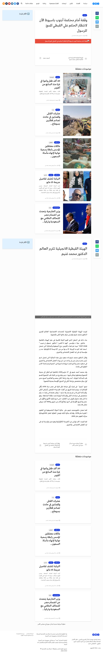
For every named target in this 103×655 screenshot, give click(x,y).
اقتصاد (78, 4)
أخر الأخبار (57, 142)
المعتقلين (51, 142)
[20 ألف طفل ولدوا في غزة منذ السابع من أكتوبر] (77, 88)
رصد (53, 109)
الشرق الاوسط (56, 207)
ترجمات (64, 4)
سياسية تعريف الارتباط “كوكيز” (27, 635)
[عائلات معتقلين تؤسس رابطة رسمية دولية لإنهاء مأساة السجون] (77, 153)
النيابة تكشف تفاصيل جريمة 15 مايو (49, 180)
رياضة (44, 4)
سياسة (85, 4)
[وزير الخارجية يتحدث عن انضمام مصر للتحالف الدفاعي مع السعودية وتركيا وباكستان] (77, 219)
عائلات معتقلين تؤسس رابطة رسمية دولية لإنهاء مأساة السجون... (50, 151)
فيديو (37, 4)
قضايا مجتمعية (54, 4)
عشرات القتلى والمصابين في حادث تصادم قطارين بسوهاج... (51, 118)
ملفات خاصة (29, 4)
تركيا (50, 207)
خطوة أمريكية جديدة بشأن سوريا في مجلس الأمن (51, 624)
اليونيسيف (52, 77)
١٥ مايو (45, 175)
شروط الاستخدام (29, 633)
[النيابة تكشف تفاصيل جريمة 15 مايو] (77, 186)
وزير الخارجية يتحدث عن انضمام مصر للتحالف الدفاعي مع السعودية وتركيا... (49, 216)
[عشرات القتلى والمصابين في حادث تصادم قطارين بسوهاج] (77, 121)
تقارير (71, 4)
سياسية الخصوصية (20, 633)
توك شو (50, 175)
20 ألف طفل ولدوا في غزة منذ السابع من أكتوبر (50, 84)
